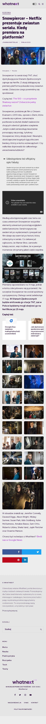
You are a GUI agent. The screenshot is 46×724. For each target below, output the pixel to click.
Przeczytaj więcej (9, 611)
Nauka (5, 651)
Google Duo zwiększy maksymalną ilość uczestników (12, 330)
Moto (5, 647)
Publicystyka (8, 656)
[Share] (12, 552)
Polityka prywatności (23, 709)
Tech (4, 665)
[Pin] (12, 560)
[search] (41, 629)
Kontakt (34, 703)
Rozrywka (6, 12)
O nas (26, 703)
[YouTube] (30, 695)
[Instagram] (25, 695)
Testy (5, 669)
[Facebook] (15, 695)
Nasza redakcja (14, 703)
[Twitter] (20, 695)
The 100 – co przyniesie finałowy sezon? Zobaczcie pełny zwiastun (19, 102)
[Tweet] (31, 552)
